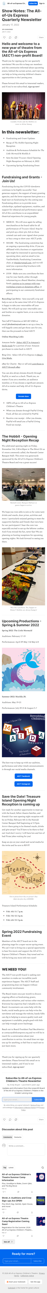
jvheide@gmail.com (22, 262)
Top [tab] (4, 1167)
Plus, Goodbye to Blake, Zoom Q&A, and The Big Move (17, 1184)
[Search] (42, 1167)
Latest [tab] (11, 1167)
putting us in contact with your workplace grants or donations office (23, 285)
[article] (23, 1183)
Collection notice (27, 1276)
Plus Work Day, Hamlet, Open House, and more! (17, 1205)
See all (7, 1241)
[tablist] (12, 1137)
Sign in (42, 3)
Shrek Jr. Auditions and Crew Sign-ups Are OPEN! (16, 1199)
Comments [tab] (7, 1137)
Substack (11, 1288)
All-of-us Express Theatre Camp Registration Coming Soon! (15, 1221)
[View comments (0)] (10, 37)
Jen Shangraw (7, 29)
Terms (16, 1276)
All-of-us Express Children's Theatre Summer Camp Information (16, 1177)
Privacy (42, 1273)
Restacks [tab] (17, 1137)
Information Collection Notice (25, 1107)
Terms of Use (35, 1105)
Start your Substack (17, 1282)
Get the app (35, 1282)
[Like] (4, 37)
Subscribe (33, 3)
